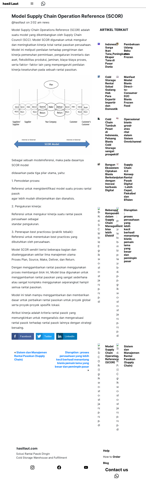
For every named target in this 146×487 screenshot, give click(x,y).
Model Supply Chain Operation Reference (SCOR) (112, 354)
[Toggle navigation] (32, 3)
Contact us (116, 469)
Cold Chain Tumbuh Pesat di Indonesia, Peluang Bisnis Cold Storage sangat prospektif (112, 136)
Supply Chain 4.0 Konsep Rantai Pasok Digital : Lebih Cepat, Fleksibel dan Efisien (130, 182)
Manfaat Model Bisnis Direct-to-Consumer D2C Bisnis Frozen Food (130, 91)
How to (111, 456)
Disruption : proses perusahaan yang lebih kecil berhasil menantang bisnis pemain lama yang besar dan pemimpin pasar (72, 359)
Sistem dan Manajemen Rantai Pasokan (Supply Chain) (30, 356)
